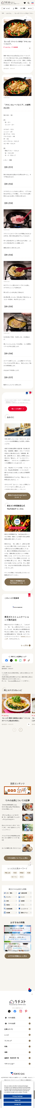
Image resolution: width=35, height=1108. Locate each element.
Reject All (17, 1100)
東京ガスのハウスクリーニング (12, 1080)
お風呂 (32, 8)
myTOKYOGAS (4, 1077)
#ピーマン (14, 877)
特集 (5, 1046)
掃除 (16, 8)
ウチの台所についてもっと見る (17, 858)
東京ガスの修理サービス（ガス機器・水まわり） (21, 1077)
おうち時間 (9, 1066)
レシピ (8, 8)
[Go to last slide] (2, 8)
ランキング (8, 1041)
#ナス (21, 877)
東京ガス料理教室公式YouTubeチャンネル (17, 582)
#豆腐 (28, 873)
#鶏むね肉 (7, 873)
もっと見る (24, 645)
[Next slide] (33, 8)
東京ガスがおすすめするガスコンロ (17, 496)
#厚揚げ (22, 873)
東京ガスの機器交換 (26, 1080)
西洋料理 (15, 47)
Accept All (17, 1104)
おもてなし (8, 47)
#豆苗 (15, 873)
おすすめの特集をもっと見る (17, 956)
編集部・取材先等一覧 (11, 1058)
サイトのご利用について (14, 681)
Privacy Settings (18, 1096)
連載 (5, 1052)
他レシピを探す (17, 409)
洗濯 (24, 8)
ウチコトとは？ (9, 1064)
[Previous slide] (14, 730)
